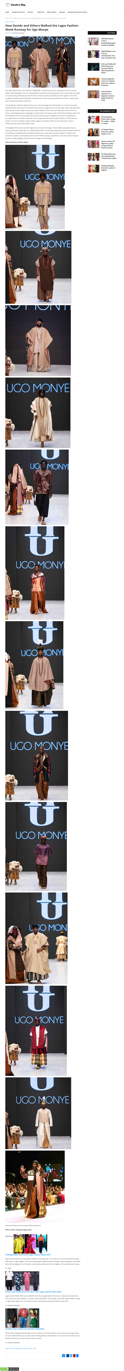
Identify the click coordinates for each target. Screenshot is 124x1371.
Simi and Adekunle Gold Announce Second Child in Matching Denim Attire (108, 68)
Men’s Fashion (51, 12)
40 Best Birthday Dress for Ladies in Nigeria (108, 168)
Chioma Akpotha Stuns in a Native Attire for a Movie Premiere (108, 82)
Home (7, 12)
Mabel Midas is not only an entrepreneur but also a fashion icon (108, 54)
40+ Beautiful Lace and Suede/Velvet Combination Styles (108, 156)
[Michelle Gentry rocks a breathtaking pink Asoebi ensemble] (93, 41)
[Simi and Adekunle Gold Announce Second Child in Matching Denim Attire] (93, 67)
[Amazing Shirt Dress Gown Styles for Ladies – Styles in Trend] (93, 120)
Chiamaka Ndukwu (18, 33)
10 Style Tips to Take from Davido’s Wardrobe (24, 1329)
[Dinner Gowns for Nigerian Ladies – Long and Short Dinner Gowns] (93, 144)
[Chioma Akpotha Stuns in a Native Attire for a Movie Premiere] (93, 82)
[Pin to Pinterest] (74, 1355)
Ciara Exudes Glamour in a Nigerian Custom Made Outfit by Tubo (107, 95)
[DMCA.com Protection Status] (9, 1368)
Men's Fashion (14, 18)
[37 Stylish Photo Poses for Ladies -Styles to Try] (93, 132)
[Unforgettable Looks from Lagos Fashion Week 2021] (30, 1236)
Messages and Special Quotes (77, 12)
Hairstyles (40, 12)
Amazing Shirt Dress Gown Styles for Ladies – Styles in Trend (108, 120)
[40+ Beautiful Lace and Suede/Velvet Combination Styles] (93, 157)
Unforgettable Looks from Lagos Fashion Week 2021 (27, 1255)
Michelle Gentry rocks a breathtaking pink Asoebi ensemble (108, 42)
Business (62, 12)
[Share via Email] (77, 1355)
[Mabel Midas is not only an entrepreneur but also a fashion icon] (93, 54)
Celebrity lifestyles (18, 12)
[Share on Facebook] (67, 1355)
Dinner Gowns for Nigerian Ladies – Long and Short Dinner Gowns (108, 144)
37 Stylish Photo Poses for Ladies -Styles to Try (108, 131)
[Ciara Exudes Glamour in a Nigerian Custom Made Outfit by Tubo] (93, 94)
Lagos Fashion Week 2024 (27, 1348)
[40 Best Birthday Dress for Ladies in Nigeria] (93, 168)
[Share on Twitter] (71, 1355)
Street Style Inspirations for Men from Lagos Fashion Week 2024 (33, 1292)
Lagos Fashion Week (12, 1348)
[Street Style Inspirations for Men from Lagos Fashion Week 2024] (22, 1273)
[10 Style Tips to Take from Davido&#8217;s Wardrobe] (22, 1310)
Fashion (30, 12)
